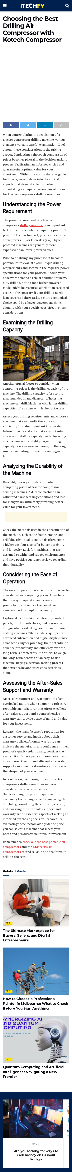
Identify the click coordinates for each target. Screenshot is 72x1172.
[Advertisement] (36, 83)
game (35, 1144)
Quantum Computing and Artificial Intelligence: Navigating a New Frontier (33, 1072)
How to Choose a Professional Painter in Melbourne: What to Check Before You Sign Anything (35, 1004)
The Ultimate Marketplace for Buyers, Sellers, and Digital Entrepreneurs (29, 935)
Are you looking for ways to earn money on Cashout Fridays (36, 1155)
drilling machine (31, 225)
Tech (9, 923)
